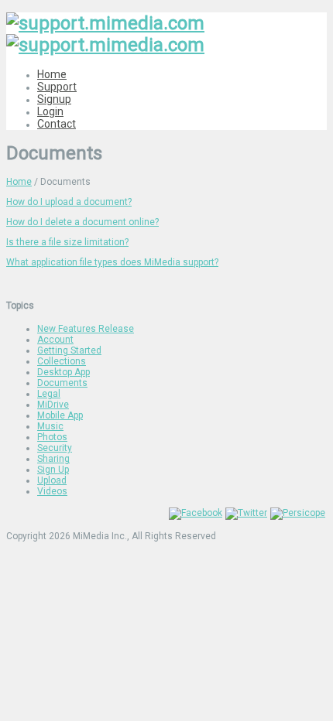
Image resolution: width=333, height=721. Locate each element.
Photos (52, 437)
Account (55, 339)
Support (57, 86)
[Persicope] (298, 512)
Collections (61, 361)
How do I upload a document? (69, 201)
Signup (54, 99)
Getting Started (69, 350)
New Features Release (85, 328)
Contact (56, 124)
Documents (62, 383)
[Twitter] (246, 512)
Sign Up (53, 469)
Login (50, 111)
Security (54, 448)
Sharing (53, 458)
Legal (48, 393)
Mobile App (60, 415)
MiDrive (53, 404)
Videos (52, 491)
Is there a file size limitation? (67, 242)
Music (50, 426)
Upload (52, 480)
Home (52, 74)
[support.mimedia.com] (105, 34)
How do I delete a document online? (82, 222)
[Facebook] (195, 512)
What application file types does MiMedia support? (112, 262)
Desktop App (63, 372)
